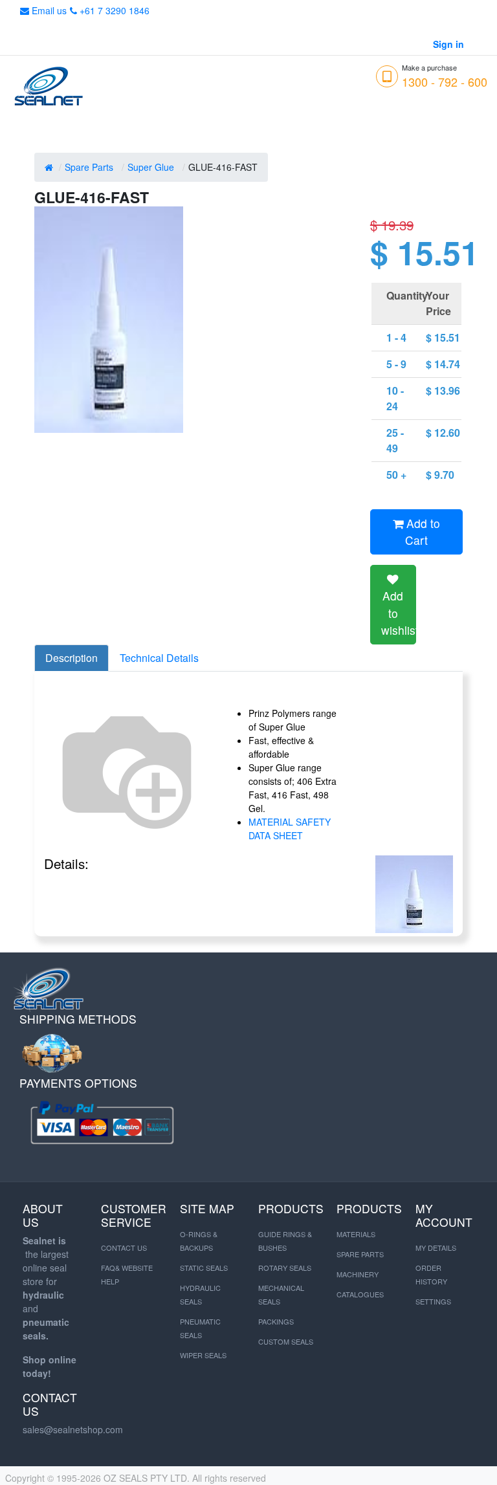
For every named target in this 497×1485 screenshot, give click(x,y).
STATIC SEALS (204, 1267)
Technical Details (159, 657)
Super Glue (150, 166)
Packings (276, 1321)
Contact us (124, 1247)
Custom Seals (285, 1341)
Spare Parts (89, 166)
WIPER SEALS (203, 1355)
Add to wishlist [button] (398, 613)
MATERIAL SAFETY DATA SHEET (289, 828)
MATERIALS (356, 1234)
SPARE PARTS (360, 1254)
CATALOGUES (360, 1294)
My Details (435, 1247)
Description (71, 657)
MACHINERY (358, 1274)
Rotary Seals (284, 1267)
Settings (433, 1301)
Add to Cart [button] (421, 531)
